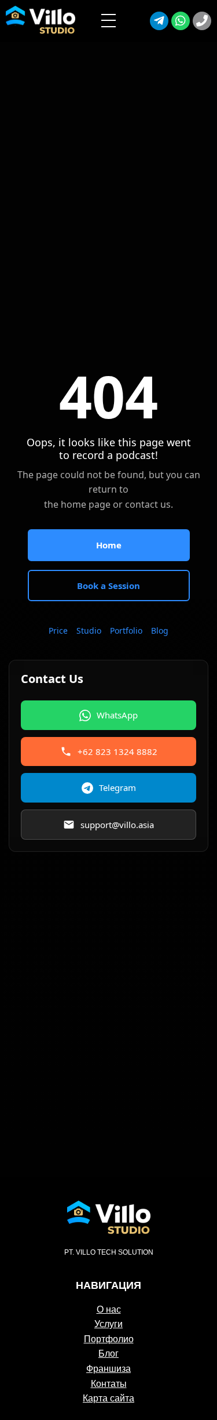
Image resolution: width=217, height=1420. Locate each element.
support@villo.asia (117, 824)
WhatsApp (117, 715)
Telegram (117, 787)
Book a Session (108, 585)
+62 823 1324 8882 (117, 751)
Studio (88, 630)
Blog (159, 630)
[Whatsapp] (180, 21)
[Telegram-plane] (159, 21)
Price (58, 630)
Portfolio (126, 630)
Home (109, 545)
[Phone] (202, 21)
